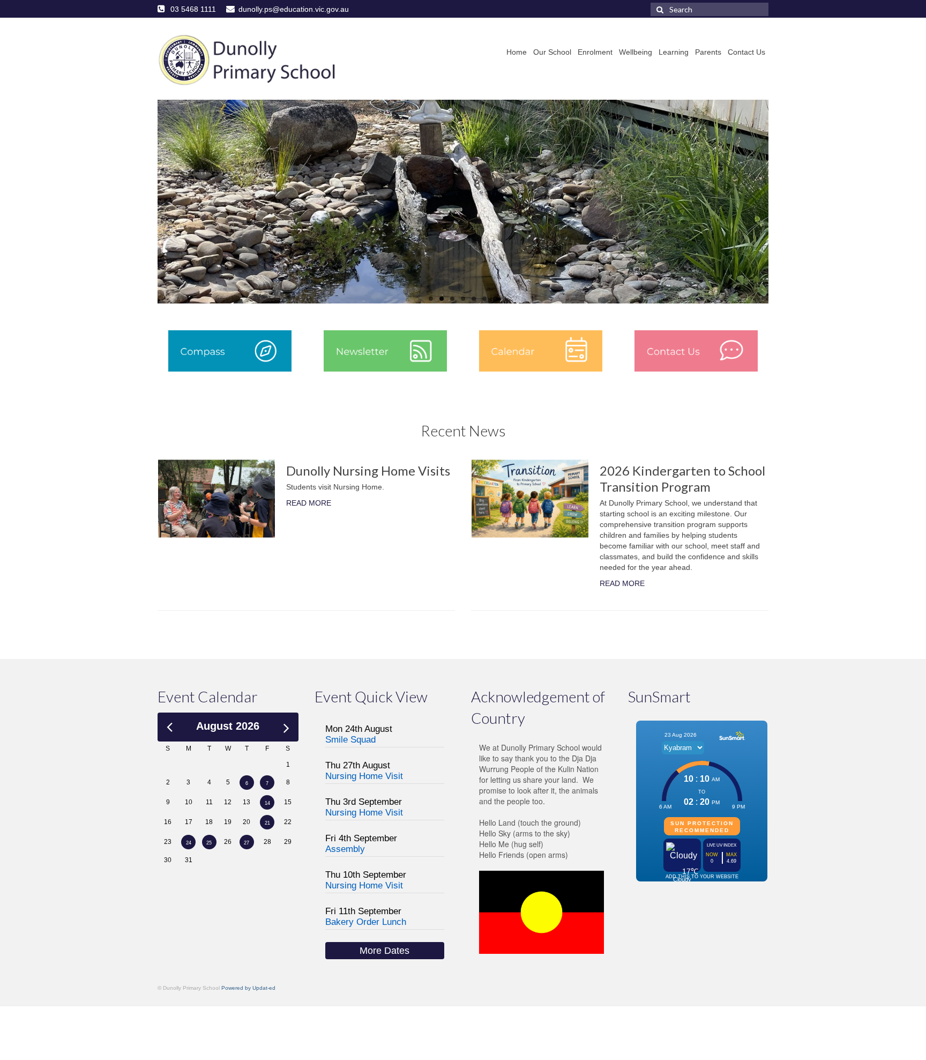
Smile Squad (350, 740)
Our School (552, 52)
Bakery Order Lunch (365, 922)
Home (516, 52)
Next (777, 202)
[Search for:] (709, 9)
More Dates (384, 950)
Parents (708, 52)
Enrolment (595, 52)
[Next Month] (286, 726)
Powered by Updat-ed (248, 988)
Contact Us (746, 52)
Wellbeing (635, 52)
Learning (674, 52)
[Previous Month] (169, 725)
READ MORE (308, 503)
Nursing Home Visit (364, 776)
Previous (148, 202)
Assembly (345, 849)
